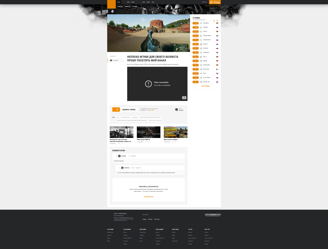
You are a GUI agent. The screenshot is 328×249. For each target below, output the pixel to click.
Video (153, 2)
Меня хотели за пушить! (171, 139)
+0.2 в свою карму (149, 110)
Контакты (157, 219)
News (118, 2)
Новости (127, 6)
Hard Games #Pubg (125, 117)
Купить (125, 232)
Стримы (134, 6)
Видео (173, 235)
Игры (108, 241)
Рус (217, 20)
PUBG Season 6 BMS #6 (143, 139)
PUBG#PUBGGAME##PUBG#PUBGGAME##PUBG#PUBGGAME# (131, 120)
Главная (120, 6)
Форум (173, 232)
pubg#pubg (134, 117)
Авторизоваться (148, 196)
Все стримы (205, 86)
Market (133, 2)
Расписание (175, 241)
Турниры (109, 235)
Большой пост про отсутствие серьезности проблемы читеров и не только (120, 140)
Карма (144, 219)
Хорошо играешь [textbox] (119, 161)
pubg (117, 117)
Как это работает (127, 238)
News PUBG (145, 214)
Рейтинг (150, 219)
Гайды (108, 238)
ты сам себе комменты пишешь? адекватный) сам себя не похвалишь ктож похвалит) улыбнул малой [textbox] (146, 172)
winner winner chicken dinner (155, 120)
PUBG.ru (116, 217)
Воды (173, 238)
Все (214, 20)
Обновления (110, 232)
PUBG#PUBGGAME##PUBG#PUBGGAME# (150, 117)
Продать (125, 235)
